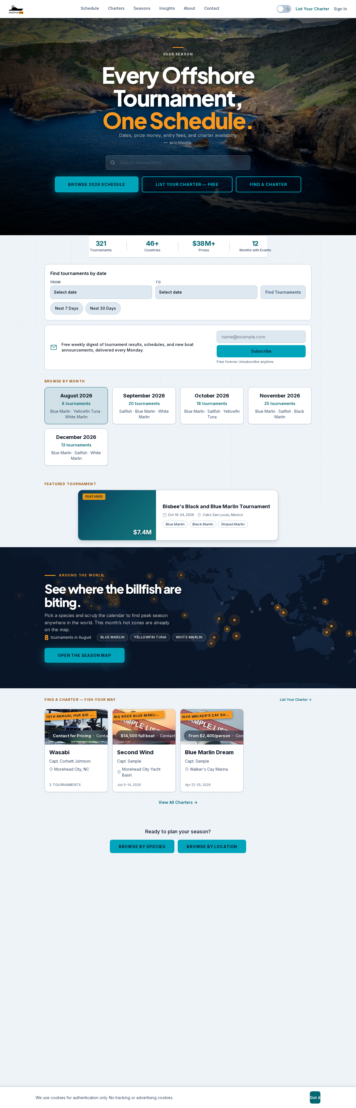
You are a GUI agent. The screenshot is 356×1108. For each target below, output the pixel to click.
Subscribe (261, 351)
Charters (116, 8)
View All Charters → (178, 802)
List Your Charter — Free (187, 184)
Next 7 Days (66, 308)
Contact (211, 8)
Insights (167, 8)
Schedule (90, 8)
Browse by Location (212, 846)
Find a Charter (268, 184)
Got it (315, 1097)
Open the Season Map (84, 655)
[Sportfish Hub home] (16, 9)
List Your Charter (312, 8)
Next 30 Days (103, 308)
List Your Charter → (296, 699)
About (189, 8)
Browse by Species (142, 846)
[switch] (284, 9)
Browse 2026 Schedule (96, 184)
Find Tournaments (283, 292)
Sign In (340, 8)
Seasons (142, 8)
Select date (65, 292)
